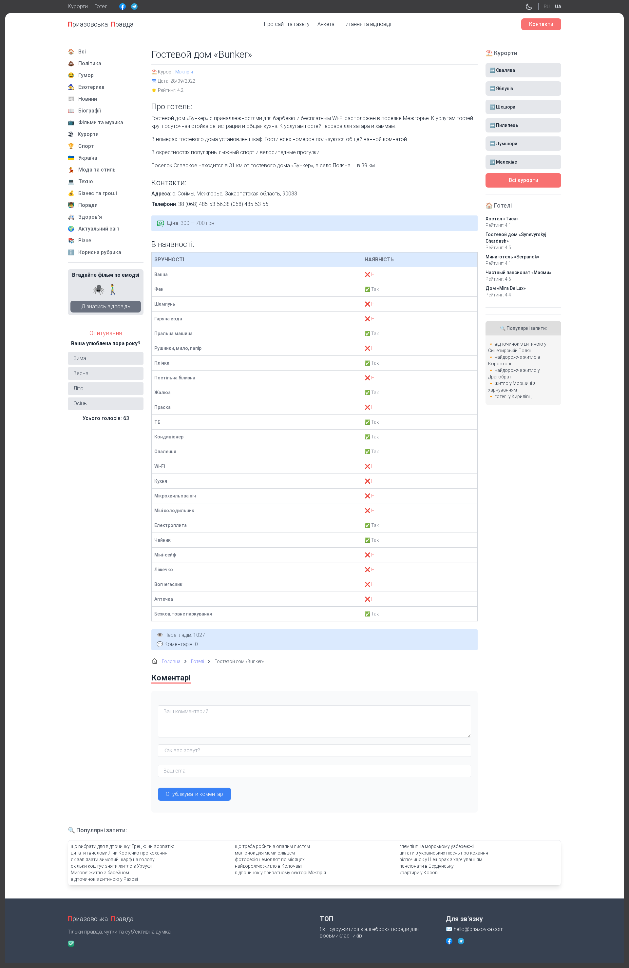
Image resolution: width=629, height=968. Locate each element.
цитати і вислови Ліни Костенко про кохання (119, 853)
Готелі (101, 6)
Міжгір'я (184, 71)
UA (558, 6)
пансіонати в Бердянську (426, 866)
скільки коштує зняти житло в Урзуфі (111, 866)
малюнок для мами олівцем (265, 853)
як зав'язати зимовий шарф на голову (113, 859)
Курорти (78, 6)
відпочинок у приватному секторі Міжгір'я (280, 872)
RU (547, 6)
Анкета (325, 24)
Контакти (541, 24)
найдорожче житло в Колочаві (268, 866)
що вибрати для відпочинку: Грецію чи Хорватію (123, 846)
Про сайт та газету (287, 24)
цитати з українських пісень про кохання (443, 853)
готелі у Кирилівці (513, 396)
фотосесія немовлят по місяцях (270, 859)
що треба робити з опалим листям (272, 846)
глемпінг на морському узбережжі (436, 846)
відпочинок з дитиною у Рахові (104, 879)
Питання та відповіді (366, 24)
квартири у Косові (419, 872)
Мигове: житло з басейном (100, 872)
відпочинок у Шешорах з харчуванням (440, 859)
